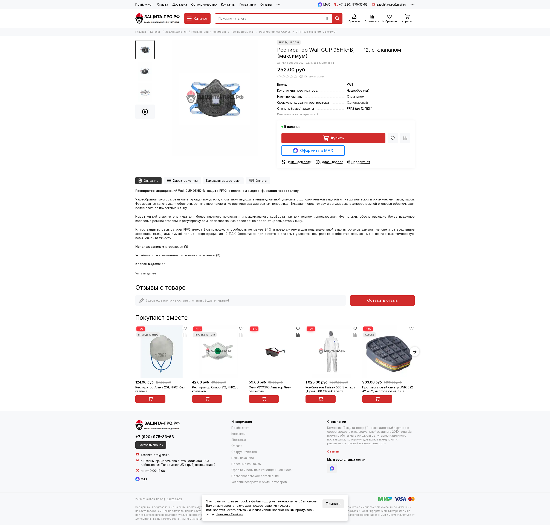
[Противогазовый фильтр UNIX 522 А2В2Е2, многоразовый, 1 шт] (388, 351)
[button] (159, 98)
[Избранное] (393, 138)
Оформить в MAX (316, 150)
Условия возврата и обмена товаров (259, 482)
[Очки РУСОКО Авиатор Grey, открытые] (275, 351)
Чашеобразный (358, 90)
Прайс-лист (144, 4)
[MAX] (332, 468)
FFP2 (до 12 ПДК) (360, 108)
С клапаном (355, 96)
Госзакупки (248, 4)
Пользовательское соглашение (255, 476)
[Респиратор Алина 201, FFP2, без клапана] (161, 351)
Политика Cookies (229, 514)
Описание (151, 180)
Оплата (162, 4)
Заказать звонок (151, 445)
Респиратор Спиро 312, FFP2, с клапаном (215, 389)
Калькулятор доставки (223, 180)
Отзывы (266, 4)
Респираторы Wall (242, 31)
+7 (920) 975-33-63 (353, 4)
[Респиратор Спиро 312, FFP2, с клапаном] (218, 351)
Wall (350, 84)
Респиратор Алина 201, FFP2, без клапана (160, 389)
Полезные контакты (246, 464)
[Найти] (337, 18)
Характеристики (185, 180)
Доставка (179, 4)
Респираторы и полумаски (208, 31)
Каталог (155, 31)
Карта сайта (174, 498)
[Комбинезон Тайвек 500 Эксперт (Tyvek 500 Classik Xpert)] (332, 351)
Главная (140, 31)
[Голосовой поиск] (327, 18)
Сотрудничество (204, 4)
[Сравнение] (405, 138)
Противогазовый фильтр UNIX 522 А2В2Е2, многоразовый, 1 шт (387, 389)
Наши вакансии (242, 458)
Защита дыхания (175, 31)
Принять (333, 504)
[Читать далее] (145, 273)
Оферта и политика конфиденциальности (262, 470)
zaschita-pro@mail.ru (391, 4)
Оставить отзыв (382, 300)
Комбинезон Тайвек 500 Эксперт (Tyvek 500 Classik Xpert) (330, 389)
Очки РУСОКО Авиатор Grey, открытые (270, 389)
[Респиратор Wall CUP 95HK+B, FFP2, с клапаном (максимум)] (215, 98)
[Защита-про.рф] (157, 18)
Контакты (228, 4)
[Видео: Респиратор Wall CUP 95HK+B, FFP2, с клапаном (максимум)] (145, 112)
